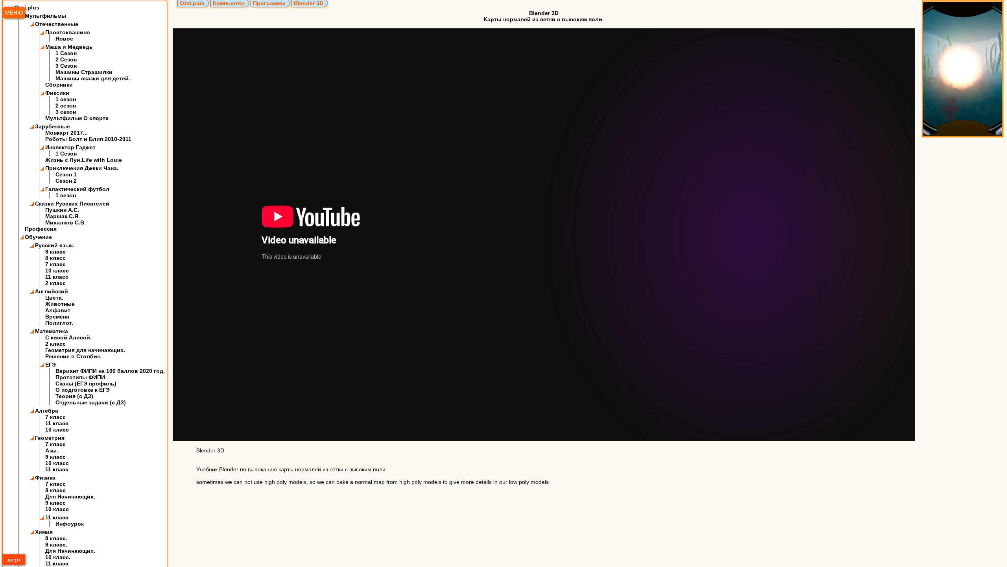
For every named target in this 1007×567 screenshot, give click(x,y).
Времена (57, 316)
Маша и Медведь (69, 47)
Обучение (38, 237)
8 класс (55, 258)
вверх (13, 559)
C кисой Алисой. (68, 337)
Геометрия (50, 438)
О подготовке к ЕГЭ (82, 390)
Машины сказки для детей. (92, 78)
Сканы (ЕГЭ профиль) (85, 383)
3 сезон (65, 112)
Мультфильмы (45, 16)
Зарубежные (52, 126)
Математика (51, 331)
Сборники (59, 85)
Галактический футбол (77, 189)
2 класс (55, 283)
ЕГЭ (50, 364)
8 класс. (56, 538)
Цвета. (54, 298)
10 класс (57, 270)
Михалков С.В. (65, 222)
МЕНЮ (14, 12)
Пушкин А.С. (62, 210)
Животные (60, 304)
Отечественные (56, 24)
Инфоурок (69, 524)
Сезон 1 (66, 174)
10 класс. (57, 557)
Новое (64, 38)
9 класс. (56, 544)
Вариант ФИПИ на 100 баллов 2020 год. (110, 371)
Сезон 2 (66, 181)
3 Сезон (66, 66)
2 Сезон (66, 59)
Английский (51, 291)
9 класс (55, 251)
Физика (45, 477)
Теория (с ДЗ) (74, 396)
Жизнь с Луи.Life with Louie (83, 160)
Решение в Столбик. (73, 356)
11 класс (56, 277)
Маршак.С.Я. (62, 216)
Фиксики (57, 93)
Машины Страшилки (84, 72)
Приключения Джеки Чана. (81, 168)
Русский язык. (54, 245)
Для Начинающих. (70, 496)
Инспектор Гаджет (70, 147)
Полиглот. (59, 323)
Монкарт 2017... (66, 133)
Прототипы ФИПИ (80, 377)
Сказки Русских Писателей (72, 203)
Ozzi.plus (27, 7)
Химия (44, 532)
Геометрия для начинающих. (85, 350)
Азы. (51, 450)
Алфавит (57, 310)
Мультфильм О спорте (77, 118)
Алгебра (46, 411)
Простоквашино (67, 32)
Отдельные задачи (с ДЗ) (90, 402)
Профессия (41, 229)
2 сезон (65, 105)
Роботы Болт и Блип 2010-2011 (88, 139)
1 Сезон (66, 53)
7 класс (55, 264)
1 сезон (65, 99)
